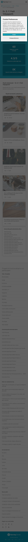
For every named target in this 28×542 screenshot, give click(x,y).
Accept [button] (14, 34)
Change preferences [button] (14, 38)
